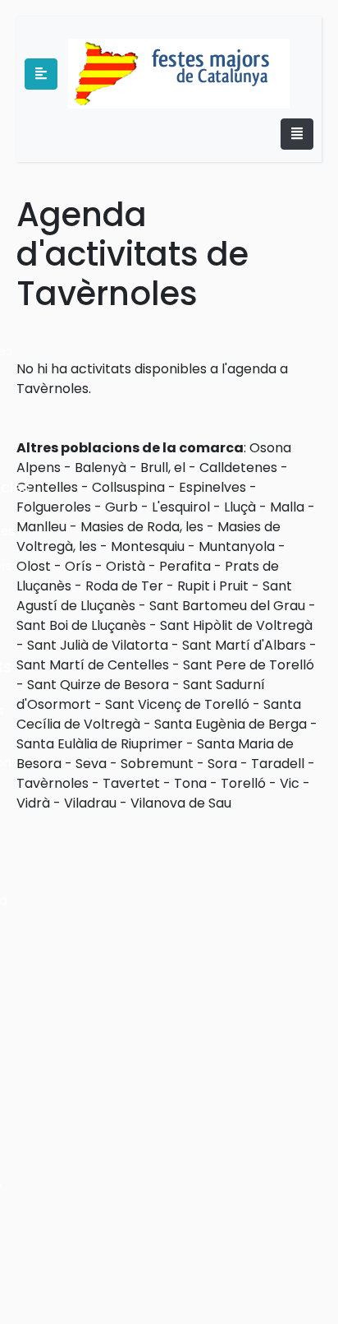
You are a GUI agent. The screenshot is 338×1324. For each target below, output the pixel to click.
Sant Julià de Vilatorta (97, 645)
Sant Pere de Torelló (248, 664)
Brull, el (162, 467)
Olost (33, 566)
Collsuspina (128, 487)
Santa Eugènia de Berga (230, 724)
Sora (222, 763)
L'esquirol (181, 507)
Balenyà (100, 467)
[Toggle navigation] (297, 134)
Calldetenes (238, 467)
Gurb (121, 507)
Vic (289, 783)
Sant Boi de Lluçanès (81, 625)
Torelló (243, 783)
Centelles (47, 487)
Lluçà (240, 507)
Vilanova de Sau (180, 803)
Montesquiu (148, 546)
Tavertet (131, 783)
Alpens (38, 467)
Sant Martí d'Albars (244, 645)
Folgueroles (53, 507)
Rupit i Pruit (213, 585)
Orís (78, 566)
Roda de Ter (124, 585)
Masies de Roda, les (141, 526)
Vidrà (33, 803)
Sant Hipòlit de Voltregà (236, 625)
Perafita (185, 566)
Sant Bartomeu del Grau (227, 605)
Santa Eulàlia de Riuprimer (99, 743)
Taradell (277, 763)
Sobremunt (157, 763)
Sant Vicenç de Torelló (177, 704)
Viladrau (90, 803)
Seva (91, 763)
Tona (190, 783)
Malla (287, 507)
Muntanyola (237, 546)
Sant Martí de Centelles (92, 664)
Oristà (125, 566)
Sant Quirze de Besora (98, 684)
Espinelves (212, 487)
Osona (270, 447)
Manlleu (41, 526)
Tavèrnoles (52, 783)
